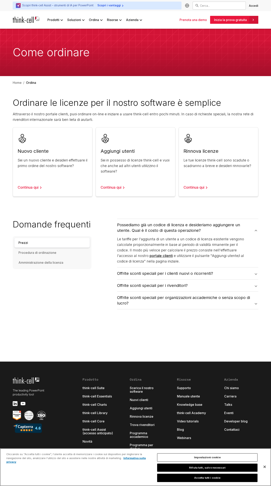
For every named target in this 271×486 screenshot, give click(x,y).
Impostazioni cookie (207, 457)
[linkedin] (15, 403)
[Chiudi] (264, 466)
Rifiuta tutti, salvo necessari (207, 467)
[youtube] (23, 403)
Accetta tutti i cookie (207, 477)
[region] (135, 467)
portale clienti (161, 256)
